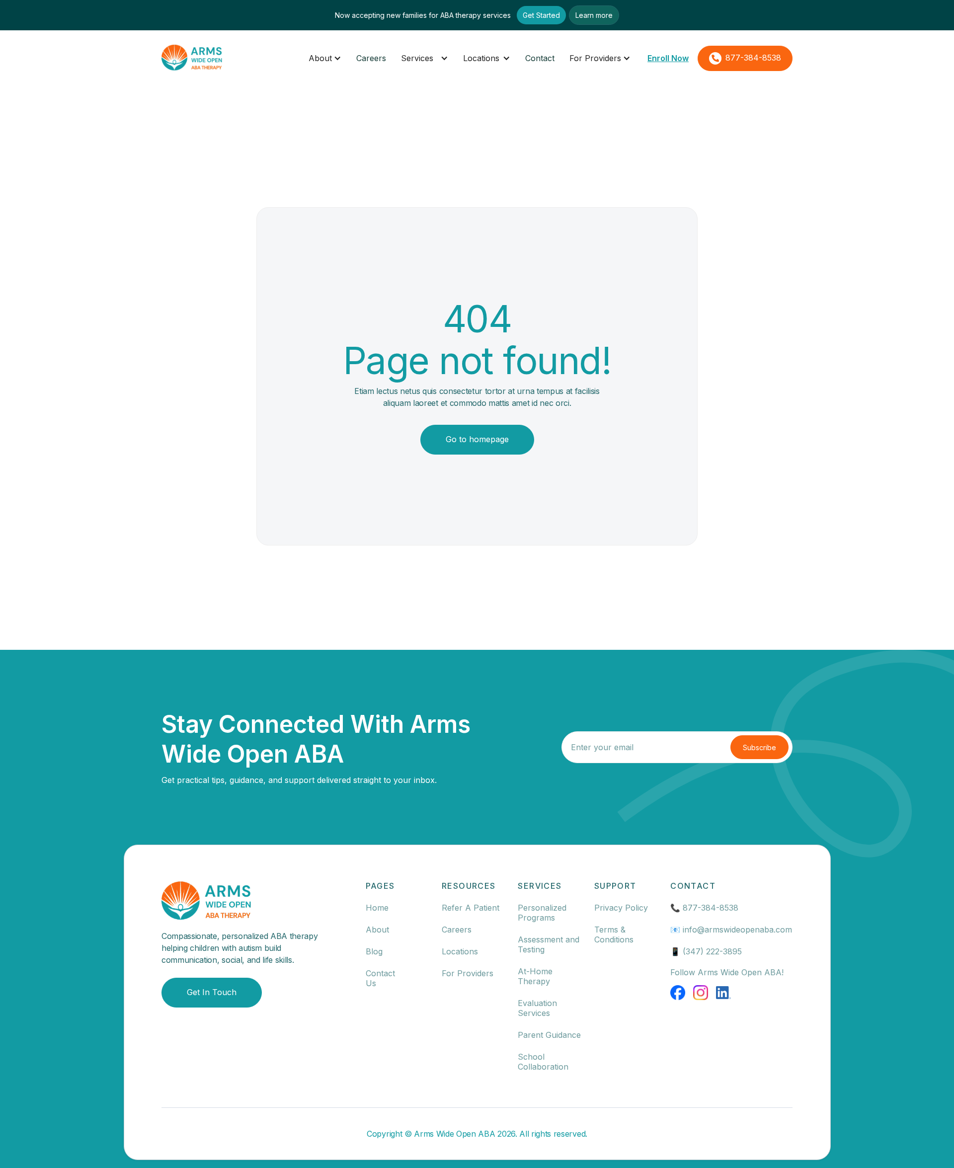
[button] (325, 58)
